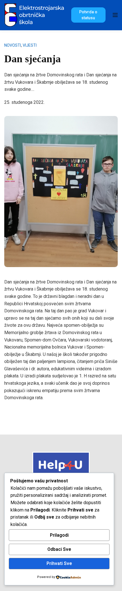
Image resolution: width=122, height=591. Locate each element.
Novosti (12, 45)
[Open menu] (115, 15)
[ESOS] (34, 14)
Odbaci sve (59, 549)
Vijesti (30, 45)
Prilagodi (59, 535)
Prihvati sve (59, 563)
